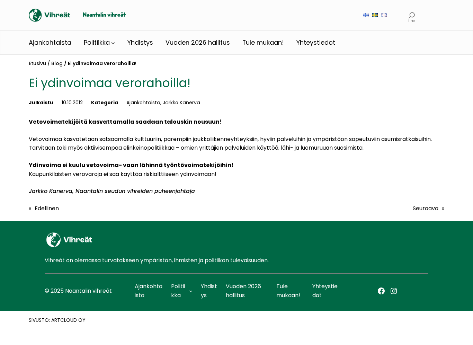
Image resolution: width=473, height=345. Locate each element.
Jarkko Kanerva (181, 102)
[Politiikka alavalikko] (113, 43)
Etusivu (37, 63)
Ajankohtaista (143, 102)
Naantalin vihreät (104, 15)
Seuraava (425, 208)
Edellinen (47, 208)
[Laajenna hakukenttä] (412, 15)
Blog (57, 63)
